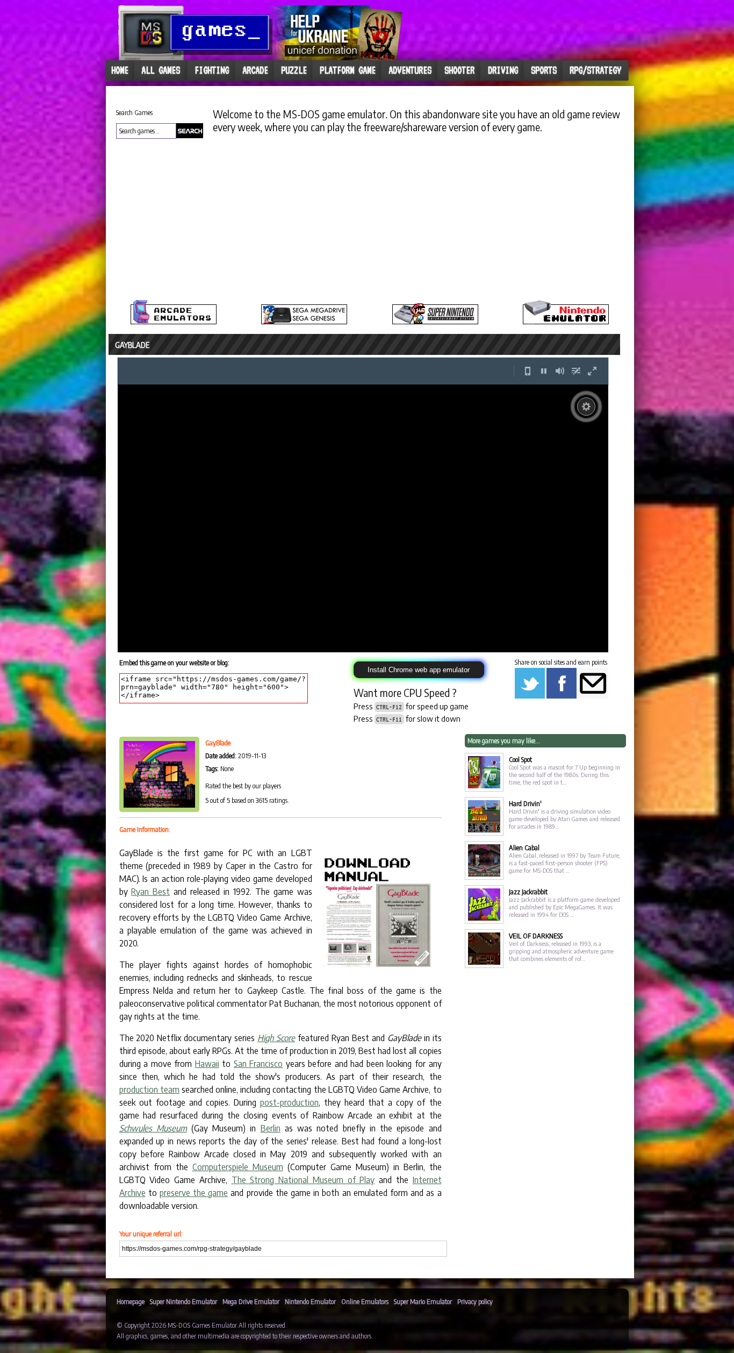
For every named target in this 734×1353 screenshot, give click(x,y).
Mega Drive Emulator (250, 1334)
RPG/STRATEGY (595, 70)
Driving (503, 70)
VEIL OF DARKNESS (536, 968)
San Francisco (258, 1096)
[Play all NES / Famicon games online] (566, 322)
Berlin (270, 1160)
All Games (160, 70)
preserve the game (194, 1225)
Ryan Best (150, 923)
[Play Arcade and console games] (174, 322)
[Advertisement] (45, 263)
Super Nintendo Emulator (183, 1334)
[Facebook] (561, 728)
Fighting (212, 70)
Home (119, 70)
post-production (289, 1134)
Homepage (131, 1334)
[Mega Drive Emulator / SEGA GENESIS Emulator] (304, 322)
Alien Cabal (524, 880)
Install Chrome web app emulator (419, 702)
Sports (544, 70)
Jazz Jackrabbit (528, 924)
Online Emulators (364, 1334)
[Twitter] (530, 728)
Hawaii (207, 1096)
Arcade (255, 70)
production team (149, 1121)
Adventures (409, 70)
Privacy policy (475, 1334)
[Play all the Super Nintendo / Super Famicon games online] (435, 322)
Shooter (459, 70)
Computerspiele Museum (237, 1199)
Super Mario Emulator (423, 1334)
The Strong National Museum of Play (303, 1212)
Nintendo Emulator (310, 1334)
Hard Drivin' (525, 836)
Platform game (348, 70)
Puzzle (294, 70)
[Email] (593, 728)
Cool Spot (520, 792)
